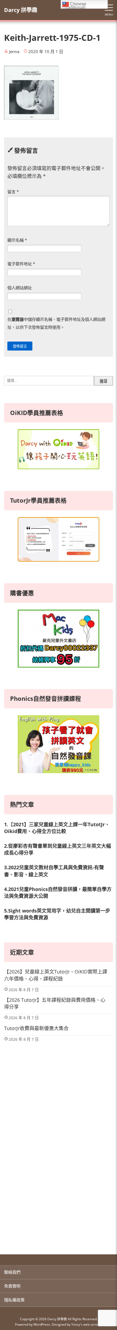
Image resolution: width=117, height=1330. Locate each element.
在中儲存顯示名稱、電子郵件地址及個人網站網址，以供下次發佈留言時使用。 (56, 323)
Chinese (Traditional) (74, 5)
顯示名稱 (17, 240)
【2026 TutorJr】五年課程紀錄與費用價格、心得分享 (54, 1003)
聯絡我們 (12, 1272)
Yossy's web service (86, 1324)
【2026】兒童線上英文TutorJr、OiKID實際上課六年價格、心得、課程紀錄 (55, 975)
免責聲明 (12, 1286)
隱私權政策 (14, 1300)
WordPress (41, 1324)
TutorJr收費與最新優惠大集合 (36, 1028)
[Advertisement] (58, 1179)
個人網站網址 (19, 287)
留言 (13, 191)
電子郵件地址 (21, 263)
